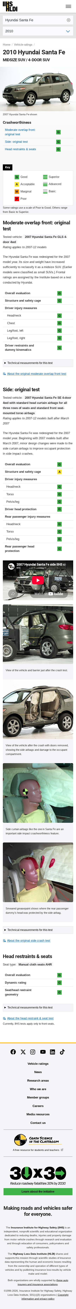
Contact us (38, 1123)
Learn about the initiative (38, 1191)
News (38, 1072)
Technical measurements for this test (29, 362)
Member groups (38, 1097)
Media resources (38, 1114)
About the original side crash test (28, 940)
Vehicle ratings (23, 44)
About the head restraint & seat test (30, 1018)
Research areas (38, 1080)
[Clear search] (68, 20)
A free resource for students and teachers (36, 1150)
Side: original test (16, 141)
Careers (38, 1106)
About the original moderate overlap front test (36, 373)
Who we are (38, 1089)
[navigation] (68, 6)
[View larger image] (38, 634)
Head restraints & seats (20, 149)
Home (6, 44)
